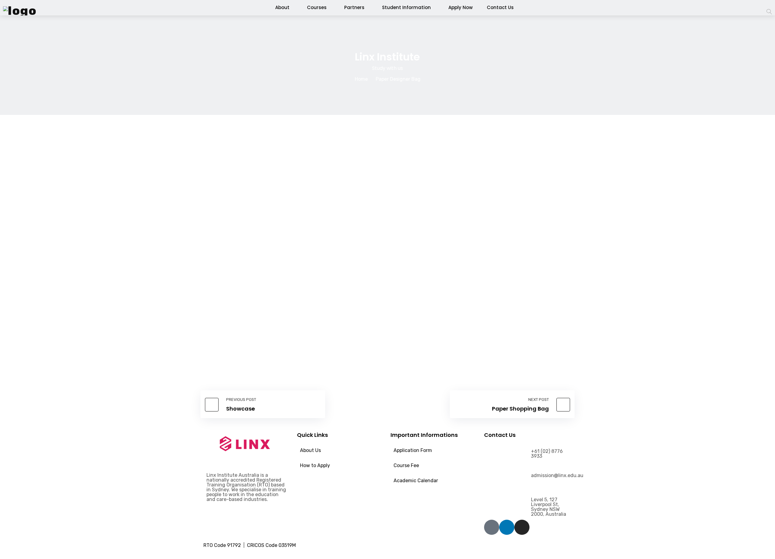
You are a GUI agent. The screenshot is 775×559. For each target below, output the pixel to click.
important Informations (424, 435)
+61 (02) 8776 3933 (547, 453)
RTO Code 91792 (222, 545)
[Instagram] (521, 527)
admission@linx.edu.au (557, 475)
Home (361, 79)
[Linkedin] (506, 527)
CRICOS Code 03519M (272, 545)
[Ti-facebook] (491, 527)
